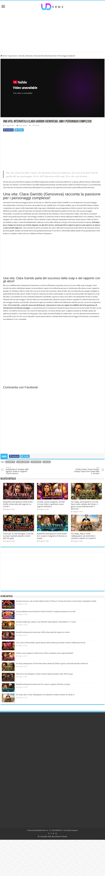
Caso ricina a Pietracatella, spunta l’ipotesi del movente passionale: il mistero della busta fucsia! (50, 643)
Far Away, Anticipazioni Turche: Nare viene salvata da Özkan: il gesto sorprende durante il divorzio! (84, 505)
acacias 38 (10, 462)
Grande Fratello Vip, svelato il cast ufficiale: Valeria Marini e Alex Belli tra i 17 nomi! (46, 622)
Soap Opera (12, 56)
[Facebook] (51, 833)
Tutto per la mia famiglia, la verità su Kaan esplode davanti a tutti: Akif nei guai (18, 535)
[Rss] (49, 833)
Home (4, 56)
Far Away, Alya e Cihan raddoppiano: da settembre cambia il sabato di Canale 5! (83, 535)
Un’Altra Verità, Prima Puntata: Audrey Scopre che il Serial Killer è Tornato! (86, 470)
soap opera (36, 462)
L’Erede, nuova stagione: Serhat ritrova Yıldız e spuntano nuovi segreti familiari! (51, 504)
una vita (47, 462)
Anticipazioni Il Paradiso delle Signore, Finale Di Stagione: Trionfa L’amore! (17, 470)
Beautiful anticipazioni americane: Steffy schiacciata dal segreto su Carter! (18, 504)
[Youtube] (56, 833)
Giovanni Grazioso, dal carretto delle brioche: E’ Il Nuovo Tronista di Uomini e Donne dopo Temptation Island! (56, 601)
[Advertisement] (52, 31)
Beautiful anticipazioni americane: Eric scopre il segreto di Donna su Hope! (52, 535)
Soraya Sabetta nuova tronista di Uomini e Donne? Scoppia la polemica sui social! (45, 611)
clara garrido (23, 462)
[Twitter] (53, 833)
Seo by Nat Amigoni (70, 830)
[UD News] (52, 6)
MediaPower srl (42, 830)
